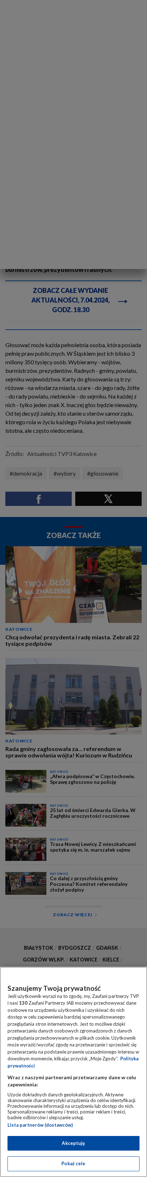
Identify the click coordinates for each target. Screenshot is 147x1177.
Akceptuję (73, 1143)
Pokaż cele (73, 1163)
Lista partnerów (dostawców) (40, 1125)
